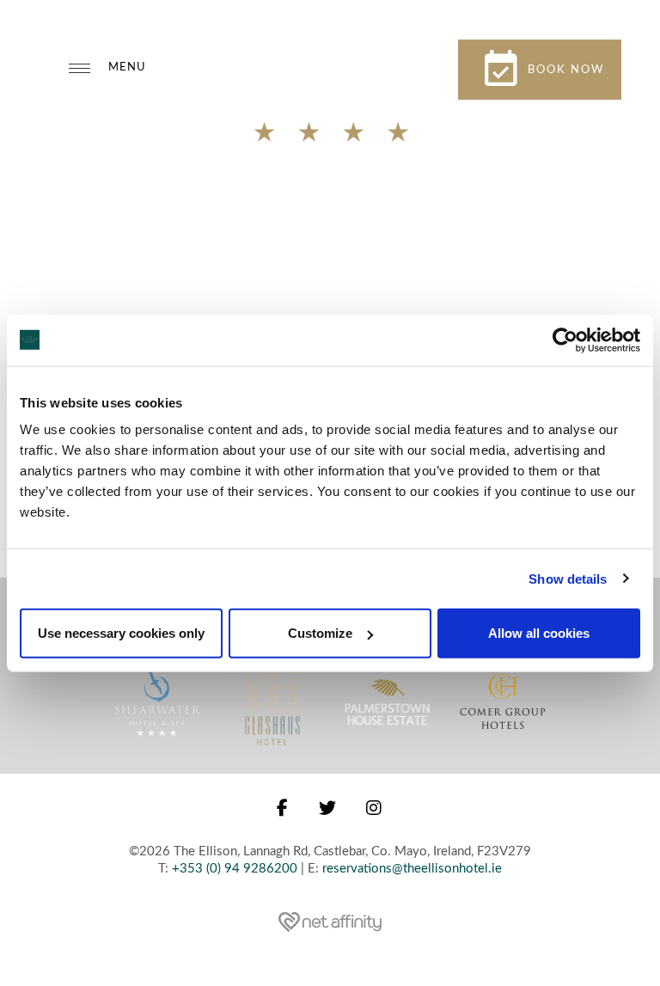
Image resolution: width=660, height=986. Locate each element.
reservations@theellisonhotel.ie (412, 868)
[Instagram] (374, 809)
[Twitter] (328, 809)
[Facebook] (283, 809)
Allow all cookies (539, 633)
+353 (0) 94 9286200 (234, 868)
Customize (320, 633)
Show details (568, 578)
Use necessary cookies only (121, 633)
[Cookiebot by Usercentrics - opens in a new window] (565, 339)
